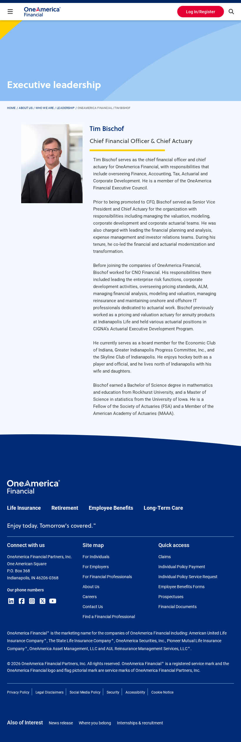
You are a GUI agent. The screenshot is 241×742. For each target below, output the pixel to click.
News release (61, 723)
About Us (91, 586)
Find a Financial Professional (109, 616)
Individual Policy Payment (181, 566)
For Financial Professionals (107, 576)
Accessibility (135, 692)
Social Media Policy (85, 692)
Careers (90, 596)
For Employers (96, 566)
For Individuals (96, 556)
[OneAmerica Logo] (33, 489)
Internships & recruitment (140, 723)
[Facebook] (22, 601)
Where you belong (95, 723)
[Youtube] (53, 601)
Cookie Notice (162, 692)
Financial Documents (177, 606)
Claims (164, 556)
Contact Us (93, 606)
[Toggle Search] (231, 11)
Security (113, 692)
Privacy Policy (18, 692)
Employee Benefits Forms (181, 586)
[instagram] (32, 601)
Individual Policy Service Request (187, 576)
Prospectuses (170, 596)
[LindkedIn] (11, 601)
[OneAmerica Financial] (42, 11)
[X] (43, 601)
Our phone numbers (25, 590)
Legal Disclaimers (49, 692)
